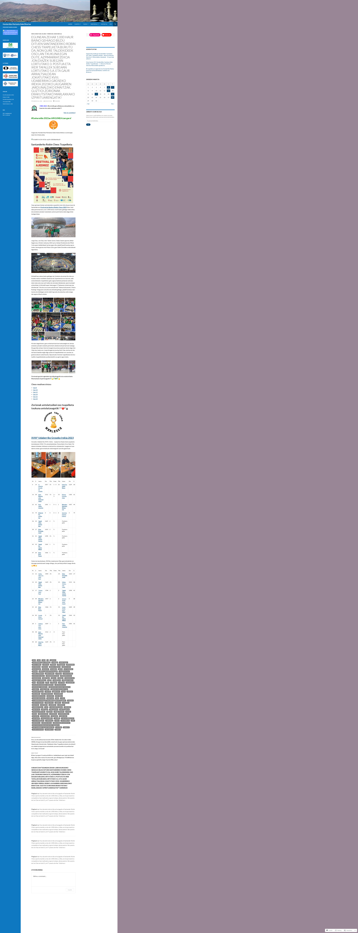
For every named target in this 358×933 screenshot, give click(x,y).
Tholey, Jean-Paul (40, 592)
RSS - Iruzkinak (6, 115)
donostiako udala (38, 675)
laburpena (53, 705)
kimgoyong (48, 101)
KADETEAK (35, 705)
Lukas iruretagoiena (56, 707)
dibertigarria (50, 673)
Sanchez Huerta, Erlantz (64, 514)
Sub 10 (35, 390)
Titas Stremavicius (38, 720)
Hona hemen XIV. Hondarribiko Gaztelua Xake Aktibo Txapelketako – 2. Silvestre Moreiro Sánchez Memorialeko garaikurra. (99, 63)
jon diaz (70, 700)
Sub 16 (35, 396)
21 (112, 94)
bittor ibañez (69, 669)
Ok (88, 124)
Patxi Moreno (45, 716)
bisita (60, 669)
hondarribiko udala (39, 696)
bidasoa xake (66, 666)
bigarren (53, 669)
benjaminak (61, 664)
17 (96, 94)
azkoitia (45, 664)
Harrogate (56, 691)
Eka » (112, 104)
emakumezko (36, 678)
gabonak (53, 682)
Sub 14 (35, 394)
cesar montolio (64, 671)
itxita (62, 698)
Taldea (85, 24)
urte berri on (65, 720)
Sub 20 (35, 399)
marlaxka (67, 707)
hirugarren (36, 693)
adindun (53, 660)
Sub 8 (35, 388)
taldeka (57, 718)
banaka (53, 664)
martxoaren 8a (64, 709)
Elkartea (77, 24)
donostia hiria (68, 673)
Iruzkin (70, 890)
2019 (34, 660)
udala (57, 720)
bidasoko (45, 669)
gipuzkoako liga (60, 684)
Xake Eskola (94, 24)
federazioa (57, 680)
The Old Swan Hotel (68, 718)
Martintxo (36, 709)
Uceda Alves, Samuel (40, 617)
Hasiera (70, 24)
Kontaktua (104, 24)
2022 (39, 660)
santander (36, 718)
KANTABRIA (44, 705)
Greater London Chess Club (59, 689)
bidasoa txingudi (55, 666)
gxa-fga (48, 691)
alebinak (54, 662)
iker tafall (59, 696)
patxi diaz (36, 716)
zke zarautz (49, 729)
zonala (58, 729)
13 (108, 90)
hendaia (70, 691)
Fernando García (68, 680)
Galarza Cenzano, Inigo (40, 626)
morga (68, 711)
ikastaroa (50, 696)
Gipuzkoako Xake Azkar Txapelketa (59, 687)
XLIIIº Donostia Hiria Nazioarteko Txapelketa (46, 725)
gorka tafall (45, 689)
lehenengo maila (38, 707)
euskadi (60, 678)
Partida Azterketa (7, 99)
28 (112, 97)
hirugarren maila (47, 693)
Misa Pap (49, 711)
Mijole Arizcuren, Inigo (64, 584)
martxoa (44, 709)
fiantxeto (41, 682)
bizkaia (35, 671)
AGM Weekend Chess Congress (41, 662)
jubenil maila (49, 702)
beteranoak (36, 666)
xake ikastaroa (46, 722)
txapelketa (49, 720)
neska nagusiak (43, 713)
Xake (73, 720)
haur (63, 691)
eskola (54, 678)
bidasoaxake (36, 669)
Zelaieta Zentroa (38, 729)
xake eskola (36, 722)
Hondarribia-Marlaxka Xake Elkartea (17, 24)
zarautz (66, 727)
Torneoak (49, 34)
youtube (58, 727)
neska (34, 713)
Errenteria (46, 678)
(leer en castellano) (70, 113)
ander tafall (63, 662)
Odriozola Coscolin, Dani (41, 576)
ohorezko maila (64, 713)
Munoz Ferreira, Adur (64, 496)
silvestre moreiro (47, 718)
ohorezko (53, 713)
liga (46, 707)
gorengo (35, 689)
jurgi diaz (66, 702)
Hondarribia (58, 693)
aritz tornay (37, 664)
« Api (88, 104)
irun (57, 698)
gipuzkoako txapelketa (40, 687)
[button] (36, 305)
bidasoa (45, 666)
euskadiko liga (69, 678)
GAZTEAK (61, 682)
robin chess (63, 716)
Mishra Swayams (59, 711)
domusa (58, 673)
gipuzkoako (70, 682)
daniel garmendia (38, 673)
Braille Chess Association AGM (48, 671)
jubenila (58, 702)
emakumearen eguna (52, 675)
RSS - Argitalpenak (7, 113)
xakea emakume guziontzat (62, 722)
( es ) (111, 24)
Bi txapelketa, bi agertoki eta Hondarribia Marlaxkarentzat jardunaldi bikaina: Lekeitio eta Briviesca (100, 70)
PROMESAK (54, 716)
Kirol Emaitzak (36, 34)
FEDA (49, 680)
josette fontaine (38, 702)
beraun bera (70, 664)
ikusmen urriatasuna (39, 698)
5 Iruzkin (57, 101)
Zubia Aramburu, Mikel (64, 609)
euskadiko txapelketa (39, 680)
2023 (44, 660)
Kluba (44, 34)
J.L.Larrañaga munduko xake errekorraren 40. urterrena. (49, 700)
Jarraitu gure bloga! (94, 112)
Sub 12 (35, 392)
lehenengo (61, 705)
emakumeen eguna (66, 675)
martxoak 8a (54, 709)
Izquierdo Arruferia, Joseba (40, 488)
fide (47, 682)
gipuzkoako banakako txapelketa (43, 684)
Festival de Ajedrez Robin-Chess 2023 (53, 207)
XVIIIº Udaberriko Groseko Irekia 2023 (52, 437)
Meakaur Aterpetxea (39, 711)
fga (34, 682)
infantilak (50, 698)
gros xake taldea (38, 691)
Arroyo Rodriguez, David (64, 601)
